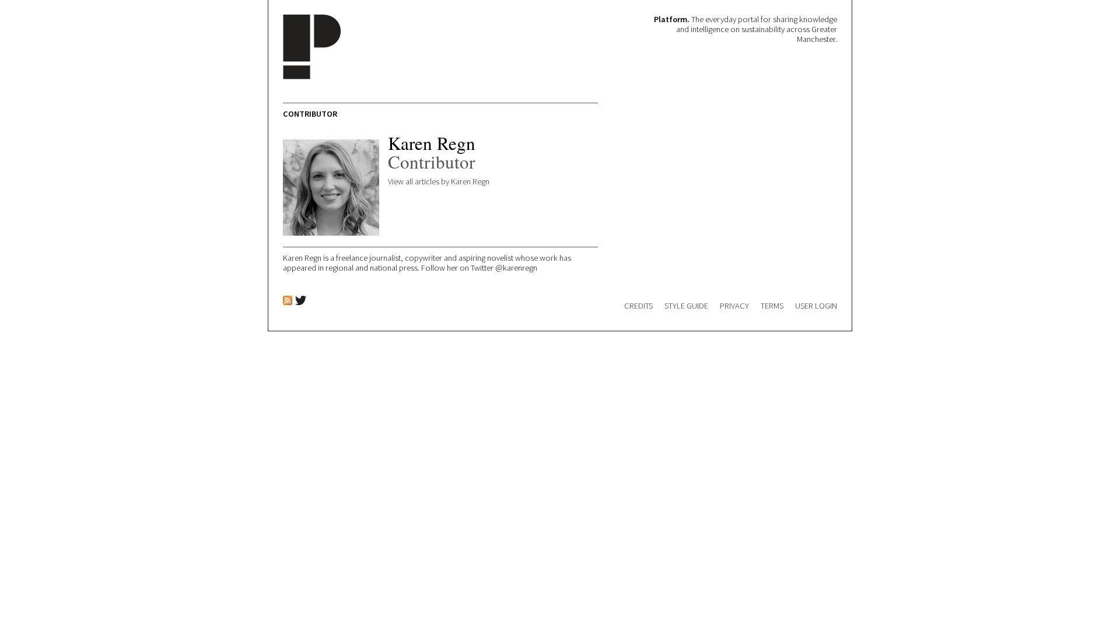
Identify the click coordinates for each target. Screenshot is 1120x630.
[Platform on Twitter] (300, 302)
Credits (638, 305)
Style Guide (686, 305)
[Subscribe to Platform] (287, 301)
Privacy (734, 305)
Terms (772, 305)
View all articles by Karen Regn (438, 182)
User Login (816, 305)
